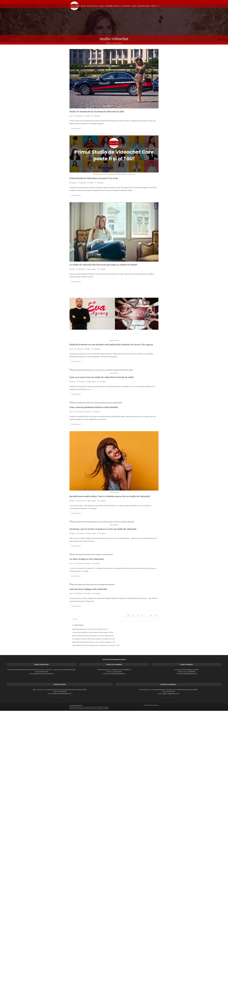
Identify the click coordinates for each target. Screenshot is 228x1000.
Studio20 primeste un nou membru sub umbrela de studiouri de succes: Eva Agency (111, 344)
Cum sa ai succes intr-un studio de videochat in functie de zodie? (101, 377)
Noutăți (88, 116)
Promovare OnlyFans (154, 705)
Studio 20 (74, 183)
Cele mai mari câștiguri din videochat (88, 589)
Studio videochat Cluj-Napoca (168, 697)
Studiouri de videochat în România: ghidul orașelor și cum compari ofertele (90, 635)
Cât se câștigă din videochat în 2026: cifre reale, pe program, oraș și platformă (90, 639)
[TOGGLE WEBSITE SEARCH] (158, 6)
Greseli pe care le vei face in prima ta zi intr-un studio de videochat (102, 529)
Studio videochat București (41, 677)
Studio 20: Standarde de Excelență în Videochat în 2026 (96, 111)
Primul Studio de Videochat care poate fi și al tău (93, 178)
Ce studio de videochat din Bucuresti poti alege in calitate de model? (103, 264)
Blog (89, 269)
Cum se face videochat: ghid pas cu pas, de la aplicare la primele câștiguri (89, 632)
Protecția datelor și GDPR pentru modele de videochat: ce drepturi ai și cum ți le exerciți (93, 645)
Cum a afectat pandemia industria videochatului (93, 407)
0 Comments (97, 116)
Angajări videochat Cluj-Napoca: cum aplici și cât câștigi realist (87, 629)
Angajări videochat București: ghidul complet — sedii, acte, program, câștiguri (91, 642)
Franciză (146, 705)
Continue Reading (77, 128)
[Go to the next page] (156, 615)
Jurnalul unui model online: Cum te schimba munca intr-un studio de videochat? (109, 496)
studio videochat (117, 43)
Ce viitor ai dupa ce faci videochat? (86, 559)
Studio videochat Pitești (59, 697)
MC (72, 116)
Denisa (73, 269)
